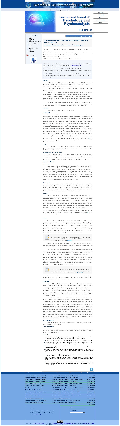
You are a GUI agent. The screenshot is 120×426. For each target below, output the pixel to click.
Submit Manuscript (56, 10)
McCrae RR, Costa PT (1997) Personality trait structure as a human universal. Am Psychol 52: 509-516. (68, 340)
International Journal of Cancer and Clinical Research (35, 381)
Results (30, 44)
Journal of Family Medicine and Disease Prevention (35, 393)
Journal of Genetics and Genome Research (33, 396)
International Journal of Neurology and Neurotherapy (70, 375)
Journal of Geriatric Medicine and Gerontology (34, 398)
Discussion (31, 46)
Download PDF (31, 55)
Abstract (30, 37)
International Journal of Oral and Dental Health (69, 381)
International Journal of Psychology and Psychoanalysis (79, 36)
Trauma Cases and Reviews (65, 398)
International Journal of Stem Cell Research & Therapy (70, 393)
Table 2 (30, 50)
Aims (30, 40)
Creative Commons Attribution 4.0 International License (63, 423)
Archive (100, 17)
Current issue (100, 22)
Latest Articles (33, 1)
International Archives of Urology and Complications (70, 400)
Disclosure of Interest (33, 48)
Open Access (80, 10)
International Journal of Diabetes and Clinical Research (35, 391)
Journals (45, 10)
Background (31, 39)
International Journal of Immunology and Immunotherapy (36, 400)
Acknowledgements (33, 47)
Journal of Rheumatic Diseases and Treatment (69, 389)
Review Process (69, 10)
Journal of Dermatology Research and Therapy (34, 389)
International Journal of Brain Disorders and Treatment (35, 379)
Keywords (31, 38)
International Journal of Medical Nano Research (34, 402)
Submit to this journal (100, 20)
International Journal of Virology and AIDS (68, 402)
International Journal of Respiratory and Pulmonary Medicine (71, 387)
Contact (38, 1)
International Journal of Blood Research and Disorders (35, 377)
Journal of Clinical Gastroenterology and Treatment (35, 385)
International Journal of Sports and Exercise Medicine (70, 391)
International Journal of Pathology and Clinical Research (71, 383)
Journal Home (100, 12)
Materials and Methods (34, 43)
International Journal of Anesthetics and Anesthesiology (35, 375)
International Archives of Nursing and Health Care (69, 377)
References (31, 51)
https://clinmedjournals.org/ (88, 423)
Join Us (27, 1)
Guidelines (36, 10)
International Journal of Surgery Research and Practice (70, 396)
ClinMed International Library (38, 423)
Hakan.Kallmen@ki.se (76, 65)
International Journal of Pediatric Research (68, 385)
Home (28, 10)
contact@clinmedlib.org (37, 414)
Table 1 (30, 49)
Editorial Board (101, 15)
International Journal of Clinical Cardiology (33, 383)
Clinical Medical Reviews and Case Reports (33, 387)
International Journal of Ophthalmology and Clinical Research (72, 379)
